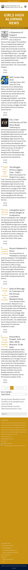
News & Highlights (5, 554)
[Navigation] (25, 6)
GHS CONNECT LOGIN (5, 543)
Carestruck (14, 568)
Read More (5, 71)
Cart (4, 561)
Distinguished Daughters (7, 545)
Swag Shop (4, 557)
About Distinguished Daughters (10, 552)
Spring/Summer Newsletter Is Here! (13, 399)
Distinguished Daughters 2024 (10, 550)
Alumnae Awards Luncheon (10, 406)
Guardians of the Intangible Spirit (12, 401)
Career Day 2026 (6, 404)
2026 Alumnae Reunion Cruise (11, 409)
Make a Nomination (7, 548)
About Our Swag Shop (8, 559)
